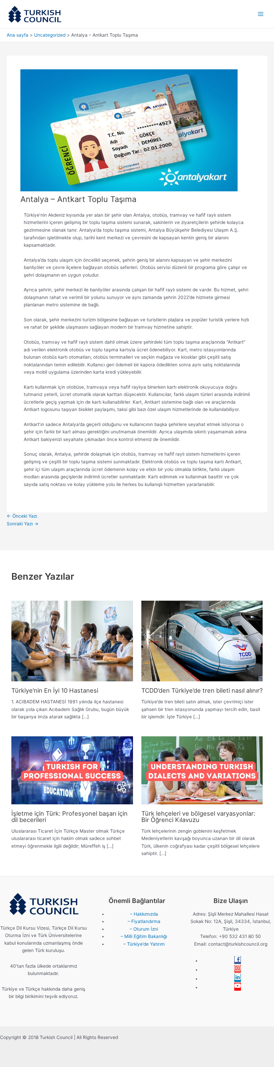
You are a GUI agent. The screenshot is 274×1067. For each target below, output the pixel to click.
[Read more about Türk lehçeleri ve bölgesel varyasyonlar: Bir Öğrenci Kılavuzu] (202, 770)
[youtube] (237, 987)
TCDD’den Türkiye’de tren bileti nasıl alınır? (202, 690)
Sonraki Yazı (22, 523)
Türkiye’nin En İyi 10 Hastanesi (54, 690)
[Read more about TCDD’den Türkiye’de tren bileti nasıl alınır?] (202, 640)
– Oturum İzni (144, 929)
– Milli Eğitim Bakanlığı (144, 936)
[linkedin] (237, 978)
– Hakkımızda (144, 914)
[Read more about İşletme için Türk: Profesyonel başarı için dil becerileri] (72, 770)
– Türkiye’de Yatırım (144, 944)
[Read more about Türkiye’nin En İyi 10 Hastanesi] (72, 640)
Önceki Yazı (22, 516)
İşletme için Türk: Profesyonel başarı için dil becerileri (69, 816)
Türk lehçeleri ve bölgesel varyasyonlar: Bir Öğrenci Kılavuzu (198, 816)
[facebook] (237, 960)
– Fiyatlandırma (144, 921)
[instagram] (237, 969)
